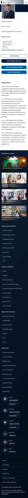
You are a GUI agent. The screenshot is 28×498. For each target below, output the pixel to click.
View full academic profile (14, 67)
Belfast (3, 270)
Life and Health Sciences (9, 201)
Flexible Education (6, 373)
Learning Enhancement (7, 378)
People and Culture (6, 382)
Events (3, 341)
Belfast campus (5, 36)
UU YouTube (12, 427)
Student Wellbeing (6, 386)
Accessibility (6, 465)
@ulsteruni (12, 451)
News (3, 337)
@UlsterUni (12, 403)
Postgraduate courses (7, 238)
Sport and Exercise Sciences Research (12, 50)
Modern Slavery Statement (9, 482)
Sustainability (5, 391)
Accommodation (6, 292)
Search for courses (7, 230)
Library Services (6, 301)
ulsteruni (11, 443)
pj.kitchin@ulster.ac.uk (14, 61)
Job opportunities (7, 325)
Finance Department (7, 369)
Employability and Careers (8, 365)
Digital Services (5, 360)
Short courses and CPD (7, 247)
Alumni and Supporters (7, 352)
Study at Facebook (14, 412)
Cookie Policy (6, 473)
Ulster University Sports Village (10, 284)
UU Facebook (13, 415)
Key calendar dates (7, 329)
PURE (4, 261)
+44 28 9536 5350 (14, 56)
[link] (14, 163)
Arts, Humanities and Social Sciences (12, 168)
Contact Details (6, 320)
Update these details (14, 72)
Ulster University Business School (11, 217)
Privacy (4, 460)
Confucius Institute (6, 356)
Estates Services (6, 305)
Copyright (5, 469)
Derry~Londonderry (7, 279)
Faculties (5, 333)
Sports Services (5, 296)
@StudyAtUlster (13, 400)
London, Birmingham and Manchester (12, 288)
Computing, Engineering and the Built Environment (9, 185)
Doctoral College (6, 256)
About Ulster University (8, 316)
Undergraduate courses (8, 234)
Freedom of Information (9, 478)
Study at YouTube (14, 423)
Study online (5, 251)
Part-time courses (6, 243)
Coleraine (4, 275)
